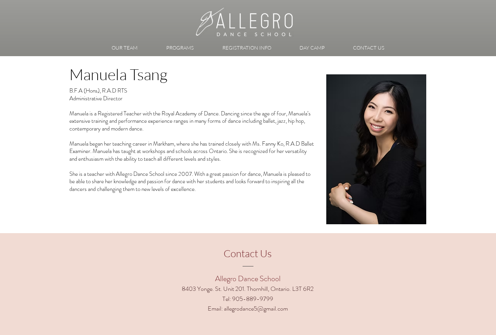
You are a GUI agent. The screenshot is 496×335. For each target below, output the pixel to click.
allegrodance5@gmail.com (256, 308)
